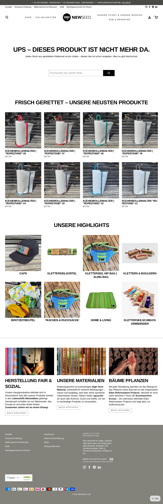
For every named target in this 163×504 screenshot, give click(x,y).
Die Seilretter (46, 17)
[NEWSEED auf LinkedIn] (99, 467)
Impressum (49, 434)
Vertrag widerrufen (52, 446)
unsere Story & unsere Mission (119, 15)
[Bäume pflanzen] (133, 361)
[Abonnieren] (111, 459)
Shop (28, 17)
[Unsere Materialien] (81, 361)
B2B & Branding (120, 19)
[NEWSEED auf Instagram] (84, 467)
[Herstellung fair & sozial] (29, 361)
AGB (62, 7)
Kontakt (8, 7)
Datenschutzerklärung (54, 438)
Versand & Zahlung (22, 7)
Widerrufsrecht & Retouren (45, 7)
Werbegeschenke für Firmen (79, 7)
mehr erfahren (16, 413)
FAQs (46, 442)
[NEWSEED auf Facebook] (89, 467)
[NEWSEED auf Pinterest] (94, 467)
